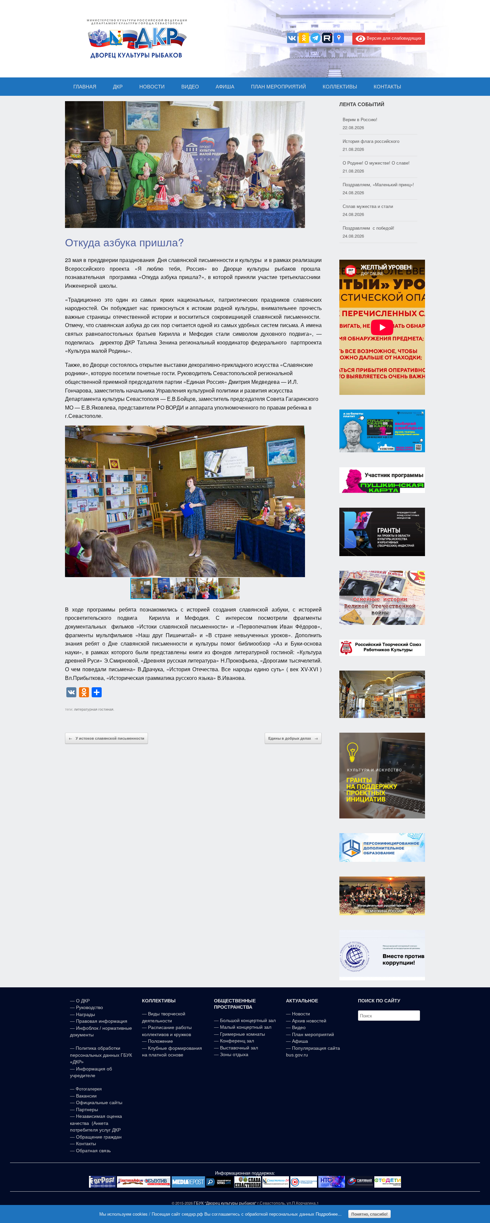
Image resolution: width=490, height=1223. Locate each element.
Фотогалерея (89, 1088)
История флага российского (371, 119)
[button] (299, 501)
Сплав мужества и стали (368, 184)
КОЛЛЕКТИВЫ (340, 86)
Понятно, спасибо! (369, 1214)
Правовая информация (101, 1021)
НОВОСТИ (152, 86)
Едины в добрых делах (293, 738)
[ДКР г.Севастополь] (135, 38)
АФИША (225, 86)
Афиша (300, 1041)
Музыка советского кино (367, 228)
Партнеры (87, 1109)
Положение (160, 1041)
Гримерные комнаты (242, 1034)
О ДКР (83, 1000)
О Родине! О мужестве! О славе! (376, 141)
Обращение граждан (99, 1137)
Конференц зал (237, 1040)
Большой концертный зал (248, 1020)
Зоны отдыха (234, 1054)
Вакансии (86, 1095)
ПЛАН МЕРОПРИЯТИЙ (278, 86)
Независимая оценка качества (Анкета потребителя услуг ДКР (96, 1123)
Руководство (89, 1007)
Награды (85, 1014)
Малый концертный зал (245, 1027)
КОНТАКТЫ (387, 86)
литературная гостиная (93, 709)
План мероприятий (313, 1034)
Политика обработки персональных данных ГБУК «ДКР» (101, 1054)
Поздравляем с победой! (368, 206)
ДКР (118, 86)
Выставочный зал (239, 1047)
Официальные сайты (99, 1102)
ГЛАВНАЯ (84, 86)
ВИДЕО (190, 86)
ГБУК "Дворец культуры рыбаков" (225, 1203)
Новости (301, 1013)
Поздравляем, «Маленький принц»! (378, 163)
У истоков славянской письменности (106, 738)
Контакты (85, 1143)
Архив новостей (309, 1020)
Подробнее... (329, 1214)
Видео (299, 1027)
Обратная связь (93, 1150)
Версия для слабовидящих (393, 38)
